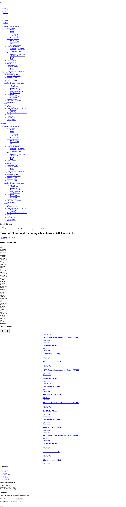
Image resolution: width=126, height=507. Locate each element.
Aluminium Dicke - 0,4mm (17, 56)
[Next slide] (7, 331)
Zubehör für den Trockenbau (11, 26)
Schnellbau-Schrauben (13, 46)
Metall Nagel (13, 97)
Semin (12, 69)
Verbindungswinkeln (16, 34)
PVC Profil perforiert (12, 107)
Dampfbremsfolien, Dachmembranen (17, 113)
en (0, 4)
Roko (11, 68)
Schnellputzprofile (12, 79)
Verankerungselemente (13, 39)
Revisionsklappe (11, 62)
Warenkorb (6, 479)
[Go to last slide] (2, 331)
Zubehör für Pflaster (8, 73)
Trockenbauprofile (12, 65)
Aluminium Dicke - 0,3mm (17, 54)
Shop (4, 476)
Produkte (5, 10)
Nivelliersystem (11, 119)
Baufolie (9, 105)
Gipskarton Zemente (12, 66)
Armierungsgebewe (12, 99)
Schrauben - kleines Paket (17, 48)
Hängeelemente (11, 28)
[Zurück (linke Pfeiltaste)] (0, 506)
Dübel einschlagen (12, 60)
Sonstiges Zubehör (12, 102)
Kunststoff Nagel (15, 96)
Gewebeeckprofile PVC (16, 91)
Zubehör (5, 103)
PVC (11, 59)
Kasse (5, 473)
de (0, 2)
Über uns (5, 11)
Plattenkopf (13, 110)
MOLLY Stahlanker (15, 45)
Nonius (12, 32)
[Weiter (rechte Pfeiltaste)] (2, 506)
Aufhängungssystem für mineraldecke (13, 71)
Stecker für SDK (14, 42)
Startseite (2, 228)
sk (0, 0)
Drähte (12, 31)
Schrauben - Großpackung (17, 49)
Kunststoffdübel (11, 117)
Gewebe (9, 82)
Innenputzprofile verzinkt (13, 76)
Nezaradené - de (10, 228)
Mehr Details (46, 340)
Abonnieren (19, 498)
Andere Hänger (14, 36)
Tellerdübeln (10, 94)
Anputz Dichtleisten (12, 74)
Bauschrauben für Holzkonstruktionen (17, 108)
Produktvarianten (4, 238)
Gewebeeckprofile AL (16, 90)
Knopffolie (10, 116)
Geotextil (9, 114)
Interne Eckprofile (12, 77)
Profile (8, 52)
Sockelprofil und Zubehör (14, 100)
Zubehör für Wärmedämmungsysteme (13, 83)
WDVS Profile (11, 85)
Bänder (9, 63)
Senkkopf (13, 111)
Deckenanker (13, 40)
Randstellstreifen (11, 120)
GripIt (12, 43)
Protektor (12, 57)
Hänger (12, 29)
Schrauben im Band (15, 51)
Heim (4, 8)
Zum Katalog (3, 227)
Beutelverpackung (15, 37)
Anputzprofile (14, 86)
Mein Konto (6, 474)
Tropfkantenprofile (12, 80)
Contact (5, 13)
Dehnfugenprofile (15, 88)
